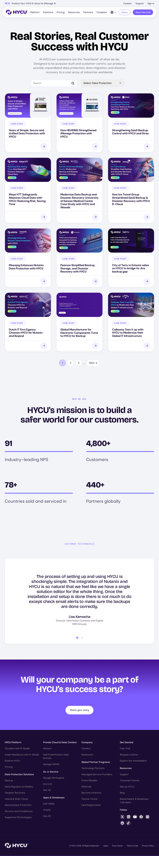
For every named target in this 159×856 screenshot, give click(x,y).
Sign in (151, 3)
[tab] (77, 638)
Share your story (79, 710)
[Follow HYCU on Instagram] (147, 816)
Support (140, 3)
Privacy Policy (148, 845)
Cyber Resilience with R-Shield (22, 754)
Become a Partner (92, 792)
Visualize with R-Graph (17, 748)
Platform (34, 12)
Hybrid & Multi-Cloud (16, 799)
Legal (105, 845)
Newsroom (87, 754)
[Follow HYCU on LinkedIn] (128, 816)
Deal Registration (91, 805)
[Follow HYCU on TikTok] (128, 823)
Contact (127, 3)
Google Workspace (53, 777)
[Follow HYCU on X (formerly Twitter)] (122, 816)
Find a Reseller (90, 780)
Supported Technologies (18, 817)
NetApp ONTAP (51, 764)
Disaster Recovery (15, 792)
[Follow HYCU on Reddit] (122, 823)
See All (46, 790)
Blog (122, 792)
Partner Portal (89, 799)
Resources (74, 12)
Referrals (86, 786)
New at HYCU (127, 786)
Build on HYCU (12, 760)
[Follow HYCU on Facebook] (141, 816)
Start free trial (143, 12)
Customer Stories (129, 780)
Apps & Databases (54, 797)
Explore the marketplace (133, 760)
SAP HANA (48, 803)
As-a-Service (50, 771)
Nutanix (47, 748)
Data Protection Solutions (19, 774)
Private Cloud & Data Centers (60, 742)
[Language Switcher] (113, 12)
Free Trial (125, 748)
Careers (86, 748)
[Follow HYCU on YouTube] (134, 816)
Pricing (61, 12)
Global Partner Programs (96, 762)
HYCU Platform (13, 742)
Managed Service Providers (97, 774)
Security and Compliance (19, 811)
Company (101, 12)
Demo (124, 12)
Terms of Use (132, 845)
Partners (88, 12)
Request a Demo (129, 754)
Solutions (48, 12)
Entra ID (47, 784)
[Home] (17, 12)
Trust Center (117, 845)
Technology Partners (93, 768)
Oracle (47, 809)
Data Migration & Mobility (19, 786)
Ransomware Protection (18, 805)
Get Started (126, 742)
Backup (9, 780)
